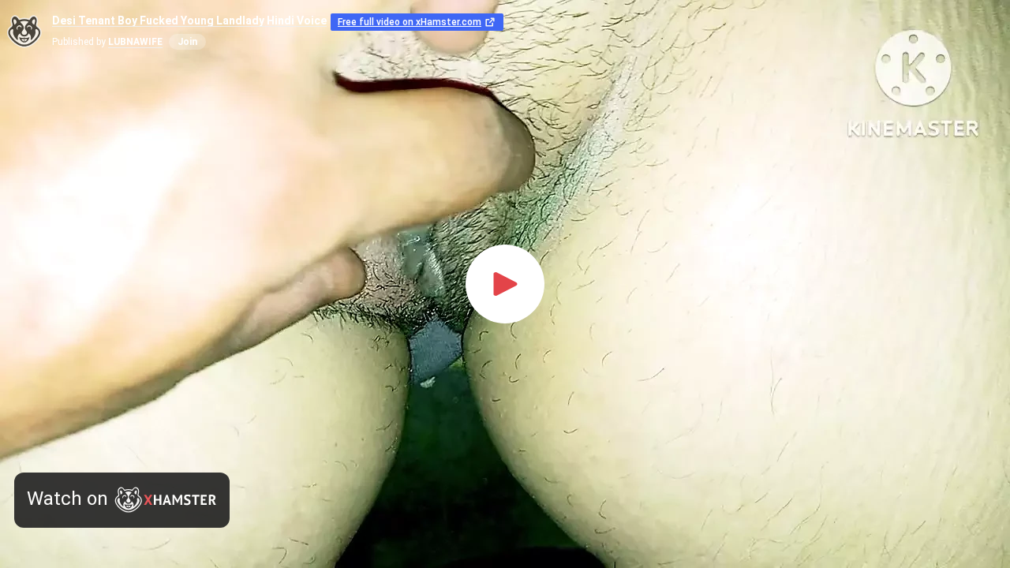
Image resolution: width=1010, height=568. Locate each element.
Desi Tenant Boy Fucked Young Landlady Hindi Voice (189, 21)
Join (187, 41)
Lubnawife (135, 41)
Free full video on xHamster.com (409, 22)
